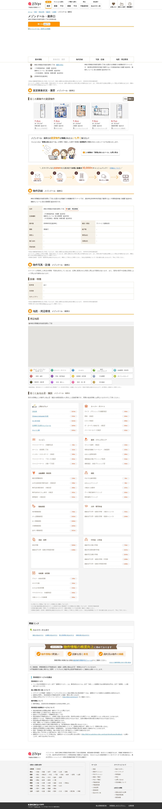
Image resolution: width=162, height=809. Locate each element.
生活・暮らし (60, 382)
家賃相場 (118, 797)
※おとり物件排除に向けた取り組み (120, 662)
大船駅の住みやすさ (51, 635)
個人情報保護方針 (101, 805)
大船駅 (48, 68)
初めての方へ (119, 769)
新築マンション (97, 772)
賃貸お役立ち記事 (120, 792)
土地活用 (95, 787)
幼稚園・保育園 (81, 376)
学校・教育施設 (60, 376)
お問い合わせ (119, 779)
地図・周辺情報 (73, 209)
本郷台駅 (53, 73)
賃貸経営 (95, 790)
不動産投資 (96, 785)
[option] (43, 116)
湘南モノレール (39, 70)
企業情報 (131, 805)
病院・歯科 (39, 376)
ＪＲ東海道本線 (39, 68)
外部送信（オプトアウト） (118, 805)
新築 (55, 6)
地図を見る (59, 65)
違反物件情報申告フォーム (82, 660)
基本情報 (38, 59)
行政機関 (102, 376)
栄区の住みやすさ (38, 635)
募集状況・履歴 (59, 59)
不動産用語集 (119, 795)
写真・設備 (100, 59)
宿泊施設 (102, 382)
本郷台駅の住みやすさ (82, 635)
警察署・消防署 (39, 382)
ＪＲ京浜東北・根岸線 (41, 73)
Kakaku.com (37, 806)
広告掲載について (120, 782)
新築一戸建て (97, 777)
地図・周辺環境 (122, 59)
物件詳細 (79, 59)
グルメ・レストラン (39, 370)
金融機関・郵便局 (123, 370)
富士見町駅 (49, 70)
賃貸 (48, 6)
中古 (62, 6)
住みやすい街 (96, 6)
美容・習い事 (81, 382)
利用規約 (118, 774)
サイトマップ (119, 772)
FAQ (116, 777)
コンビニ (81, 370)
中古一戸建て (97, 779)
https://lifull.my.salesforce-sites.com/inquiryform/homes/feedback (102, 734)
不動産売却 (84, 6)
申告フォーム (42, 84)
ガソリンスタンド (123, 376)
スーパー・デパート (60, 370)
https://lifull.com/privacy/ (70, 697)
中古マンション (97, 774)
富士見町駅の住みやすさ (66, 635)
